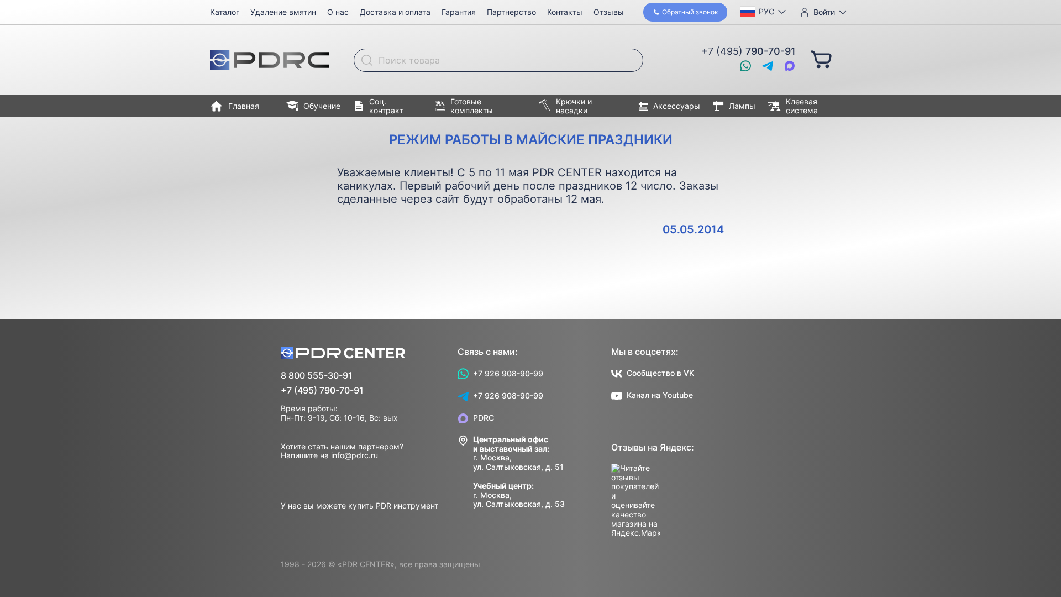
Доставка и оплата (395, 12)
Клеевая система (802, 106)
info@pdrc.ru (354, 455)
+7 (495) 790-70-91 (322, 390)
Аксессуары (676, 106)
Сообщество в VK (660, 373)
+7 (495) (748, 51)
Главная (243, 106)
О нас (338, 12)
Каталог (224, 12)
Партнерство (511, 12)
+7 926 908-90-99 (508, 373)
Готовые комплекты (471, 106)
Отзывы (608, 12)
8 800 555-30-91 (317, 375)
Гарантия (459, 12)
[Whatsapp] (745, 66)
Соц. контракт (386, 106)
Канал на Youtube (660, 395)
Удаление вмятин (283, 12)
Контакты (564, 12)
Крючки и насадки (574, 106)
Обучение (321, 106)
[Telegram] (767, 66)
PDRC (483, 417)
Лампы (742, 106)
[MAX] (790, 66)
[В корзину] (821, 59)
